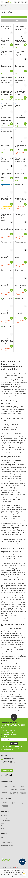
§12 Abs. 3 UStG (14, 876)
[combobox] (15, 5)
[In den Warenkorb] (11, 44)
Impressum (4, 847)
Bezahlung (4, 815)
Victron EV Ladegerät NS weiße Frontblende (6, 144)
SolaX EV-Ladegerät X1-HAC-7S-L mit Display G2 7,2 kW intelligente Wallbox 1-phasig (7, 342)
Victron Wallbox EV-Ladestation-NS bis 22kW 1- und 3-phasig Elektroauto (21, 40)
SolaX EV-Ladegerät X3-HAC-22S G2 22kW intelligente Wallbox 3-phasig (6, 257)
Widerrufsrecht (5, 853)
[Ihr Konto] (22, 2)
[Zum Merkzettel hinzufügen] (11, 32)
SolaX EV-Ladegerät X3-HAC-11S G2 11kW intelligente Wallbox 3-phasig (20, 257)
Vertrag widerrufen (7, 770)
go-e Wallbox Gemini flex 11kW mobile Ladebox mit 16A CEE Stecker (20, 66)
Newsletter (4, 825)
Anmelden (14, 743)
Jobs (2, 850)
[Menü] (2, 2)
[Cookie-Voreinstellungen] (24, 874)
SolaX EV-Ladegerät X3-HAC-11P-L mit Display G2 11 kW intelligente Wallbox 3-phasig (21, 200)
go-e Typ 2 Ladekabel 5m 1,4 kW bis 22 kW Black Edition (6, 173)
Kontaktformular (5, 820)
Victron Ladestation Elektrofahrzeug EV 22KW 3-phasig (6, 40)
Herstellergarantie (6, 818)
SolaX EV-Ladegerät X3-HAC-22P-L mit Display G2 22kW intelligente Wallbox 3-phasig (20, 229)
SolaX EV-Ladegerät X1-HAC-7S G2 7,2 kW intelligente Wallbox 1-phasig (6, 286)
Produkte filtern (14, 17)
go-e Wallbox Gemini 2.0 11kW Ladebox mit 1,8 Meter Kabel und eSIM (6, 119)
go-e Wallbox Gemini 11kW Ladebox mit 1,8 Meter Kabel (7, 66)
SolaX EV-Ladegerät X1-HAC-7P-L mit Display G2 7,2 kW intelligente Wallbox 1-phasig (7, 229)
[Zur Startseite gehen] (8, 2)
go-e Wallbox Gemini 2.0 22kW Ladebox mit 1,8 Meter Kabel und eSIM (20, 93)
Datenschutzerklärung (7, 845)
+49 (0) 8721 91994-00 (8, 761)
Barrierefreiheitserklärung (7, 840)
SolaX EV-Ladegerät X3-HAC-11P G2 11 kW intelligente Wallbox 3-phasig (6, 200)
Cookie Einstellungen (6, 842)
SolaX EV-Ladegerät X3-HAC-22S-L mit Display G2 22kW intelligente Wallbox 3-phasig (20, 286)
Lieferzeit (3, 823)
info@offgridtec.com (8, 758)
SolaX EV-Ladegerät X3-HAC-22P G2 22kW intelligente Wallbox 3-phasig (6, 314)
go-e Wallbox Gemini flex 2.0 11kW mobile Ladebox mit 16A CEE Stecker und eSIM (6, 93)
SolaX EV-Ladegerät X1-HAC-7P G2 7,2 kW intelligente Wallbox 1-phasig (20, 314)
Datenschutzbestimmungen (14, 746)
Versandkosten (5, 828)
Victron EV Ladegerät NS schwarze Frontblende (20, 118)
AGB (17, 748)
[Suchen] (2, 5)
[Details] (25, 150)
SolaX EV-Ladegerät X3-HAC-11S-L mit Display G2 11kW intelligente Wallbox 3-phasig (20, 145)
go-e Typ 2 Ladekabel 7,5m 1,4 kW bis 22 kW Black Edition (20, 173)
